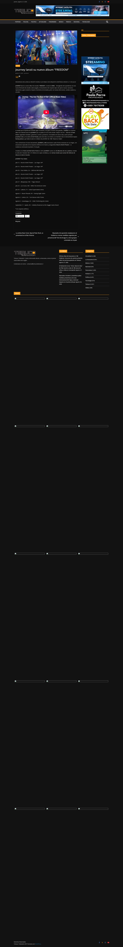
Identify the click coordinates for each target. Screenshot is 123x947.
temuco (27, 73)
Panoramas (52, 22)
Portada (18, 22)
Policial (25, 22)
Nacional (77, 22)
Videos (87, 288)
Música (61, 22)
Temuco (68, 22)
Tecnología (86, 22)
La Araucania (89, 259)
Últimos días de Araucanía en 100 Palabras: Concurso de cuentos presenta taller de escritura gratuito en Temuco (70, 258)
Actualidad (42, 22)
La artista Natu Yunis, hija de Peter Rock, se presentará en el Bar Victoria (29, 234)
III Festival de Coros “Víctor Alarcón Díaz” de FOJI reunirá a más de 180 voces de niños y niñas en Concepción (70, 268)
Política (33, 22)
